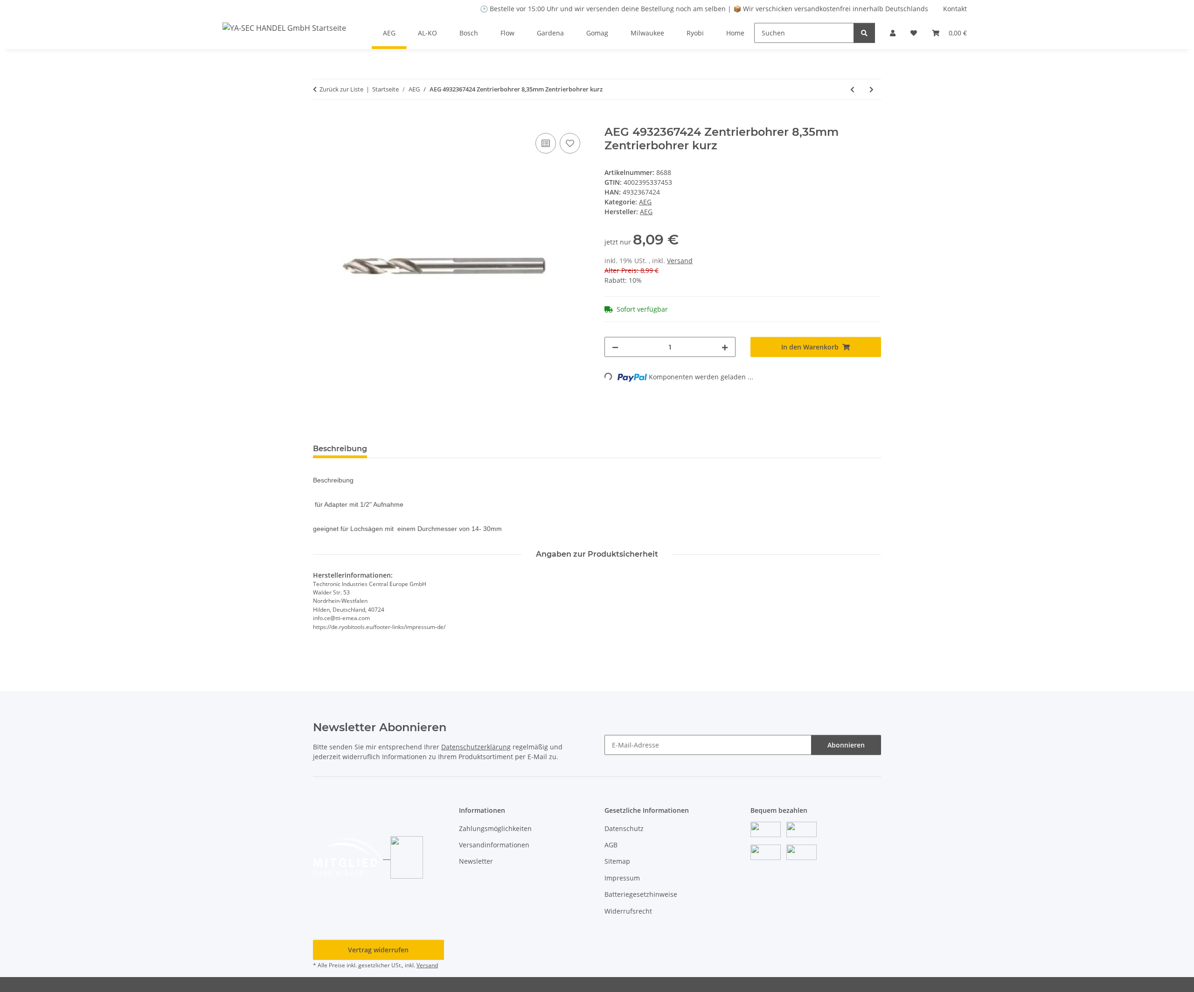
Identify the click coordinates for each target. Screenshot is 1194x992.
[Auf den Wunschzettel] (570, 143)
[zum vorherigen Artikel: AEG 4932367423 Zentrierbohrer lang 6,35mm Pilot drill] (852, 89)
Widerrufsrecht (628, 911)
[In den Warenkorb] (320, 120)
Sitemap (617, 861)
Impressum (622, 877)
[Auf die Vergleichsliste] (545, 143)
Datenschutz (624, 828)
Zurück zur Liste (341, 89)
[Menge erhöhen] (725, 346)
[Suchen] (864, 33)
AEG (645, 201)
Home (735, 32)
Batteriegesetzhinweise (640, 894)
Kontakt (955, 8)
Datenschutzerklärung (476, 746)
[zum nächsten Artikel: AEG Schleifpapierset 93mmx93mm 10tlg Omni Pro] (871, 89)
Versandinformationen (494, 844)
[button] (892, 33)
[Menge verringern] (615, 346)
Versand (680, 260)
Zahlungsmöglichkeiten (495, 828)
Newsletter (476, 861)
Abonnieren (846, 745)
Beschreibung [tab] (340, 448)
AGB (611, 844)
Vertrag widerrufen (378, 949)
